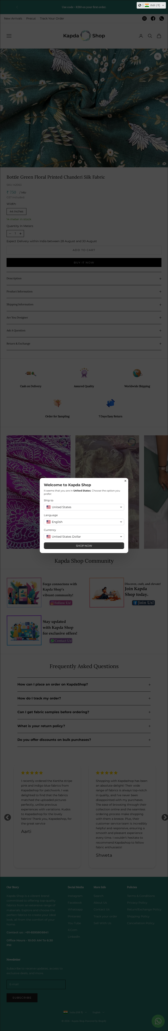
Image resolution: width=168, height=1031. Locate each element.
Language (51, 515)
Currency (50, 529)
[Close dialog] (125, 481)
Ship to (48, 500)
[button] (151, 5)
